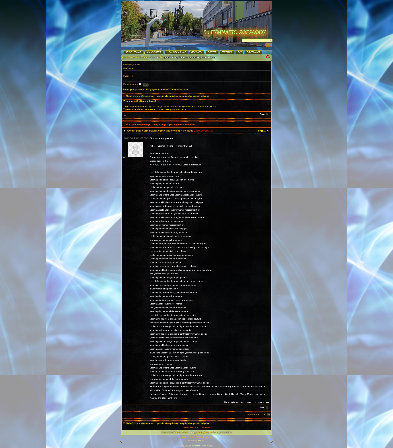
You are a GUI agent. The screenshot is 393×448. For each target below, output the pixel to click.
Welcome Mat (156, 57)
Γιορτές (212, 52)
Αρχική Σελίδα (133, 52)
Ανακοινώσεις (153, 52)
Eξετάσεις (227, 52)
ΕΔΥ (240, 52)
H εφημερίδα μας (176, 52)
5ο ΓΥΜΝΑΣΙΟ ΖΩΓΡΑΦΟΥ (235, 32)
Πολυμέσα (196, 52)
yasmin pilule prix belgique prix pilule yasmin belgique (183, 96)
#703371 (264, 131)
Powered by (167, 432)
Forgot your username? (157, 89)
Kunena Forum (181, 432)
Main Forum (142, 57)
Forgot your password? (134, 89)
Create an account (179, 89)
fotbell (211, 445)
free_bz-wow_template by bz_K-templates (211, 432)
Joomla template (185, 445)
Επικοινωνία (253, 52)
